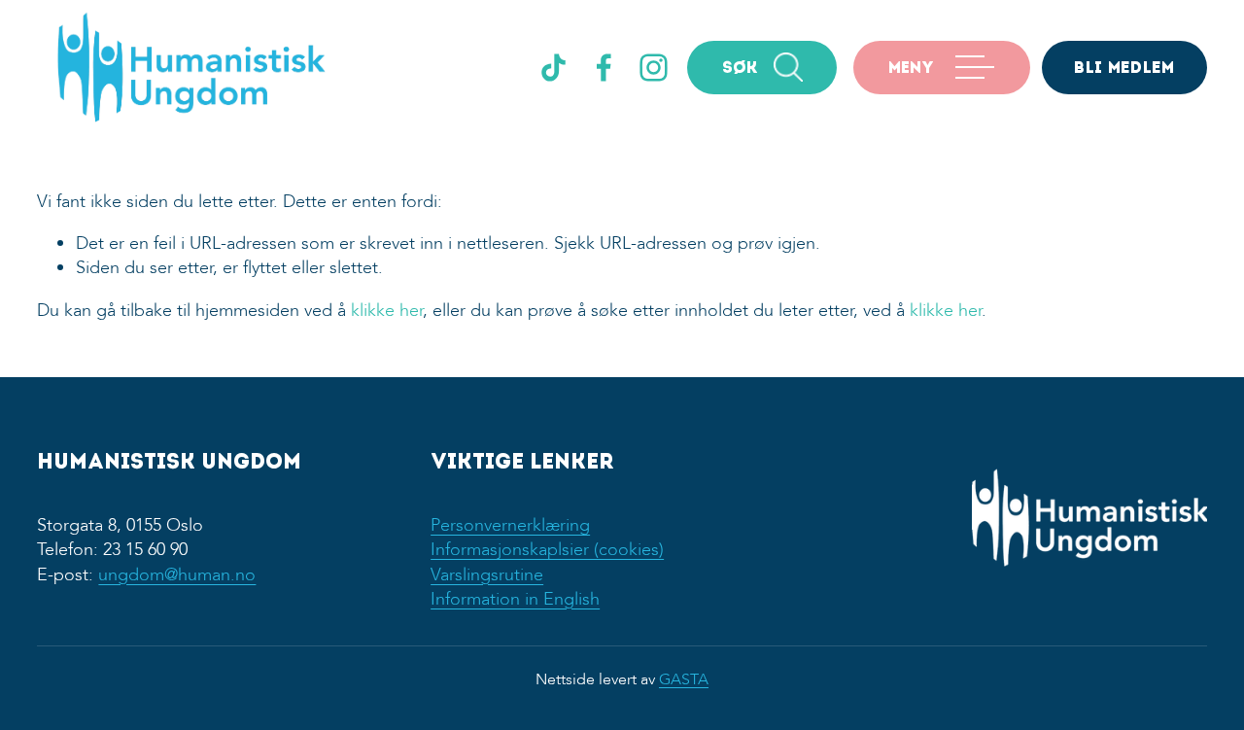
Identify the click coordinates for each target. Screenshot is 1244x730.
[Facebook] (604, 68)
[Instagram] (654, 68)
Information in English (515, 599)
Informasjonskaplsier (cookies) (547, 550)
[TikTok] (553, 68)
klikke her (387, 310)
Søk (740, 69)
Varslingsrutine (487, 575)
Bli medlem (1124, 69)
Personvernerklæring (510, 525)
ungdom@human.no (177, 575)
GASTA (683, 679)
